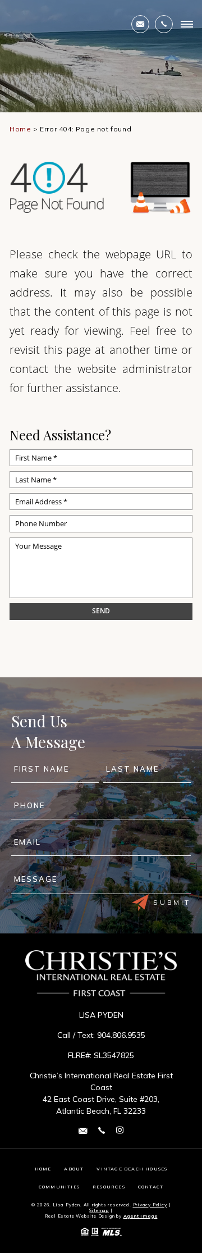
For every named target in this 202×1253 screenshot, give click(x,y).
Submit (172, 902)
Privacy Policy (150, 1205)
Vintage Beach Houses (132, 1169)
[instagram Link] (119, 1130)
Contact (150, 1187)
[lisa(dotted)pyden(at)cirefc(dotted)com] (140, 24)
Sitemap (99, 1210)
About (74, 1169)
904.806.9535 (121, 1035)
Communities (59, 1187)
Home (43, 1169)
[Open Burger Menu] (187, 24)
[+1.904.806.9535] (164, 24)
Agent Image (140, 1216)
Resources (109, 1187)
